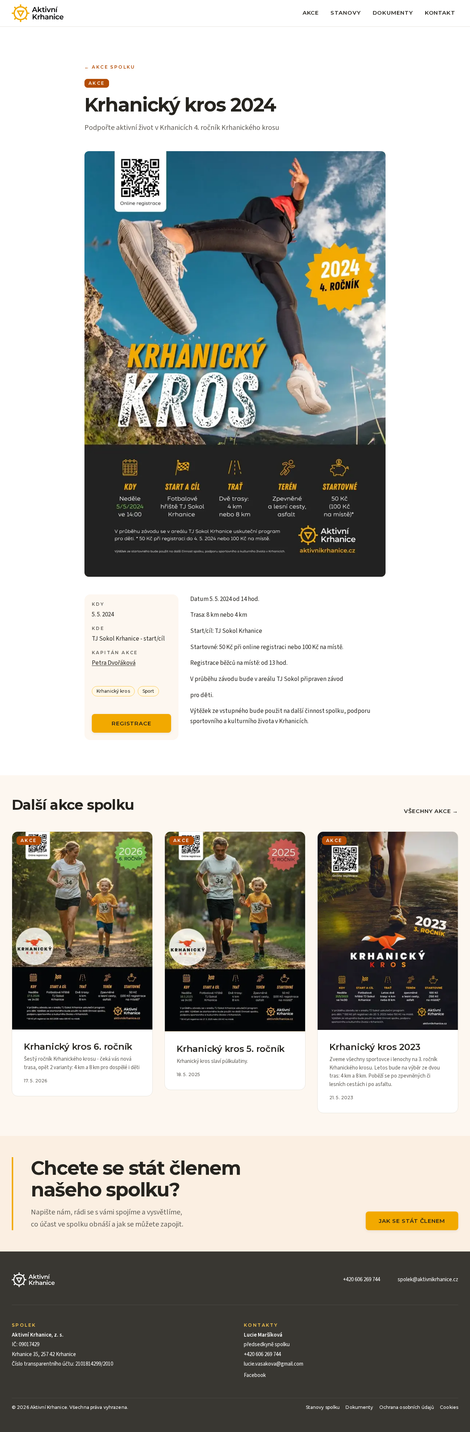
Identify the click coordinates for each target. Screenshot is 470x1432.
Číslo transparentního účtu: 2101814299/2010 (62, 1364)
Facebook (255, 1375)
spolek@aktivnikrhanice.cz (428, 1279)
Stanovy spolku (323, 1407)
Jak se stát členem (412, 1220)
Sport (148, 691)
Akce (311, 12)
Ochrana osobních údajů (406, 1407)
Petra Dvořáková (113, 663)
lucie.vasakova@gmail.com (273, 1364)
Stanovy (345, 12)
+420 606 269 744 (361, 1279)
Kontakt (440, 12)
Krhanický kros (113, 691)
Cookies (449, 1407)
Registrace (131, 723)
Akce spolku (109, 67)
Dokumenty (393, 12)
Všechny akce (431, 811)
